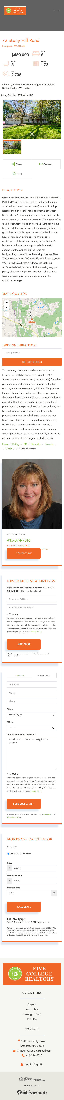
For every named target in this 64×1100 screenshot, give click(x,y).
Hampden (36, 444)
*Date (10, 709)
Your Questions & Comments (21, 734)
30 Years (14, 853)
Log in (28, 1064)
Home (5, 444)
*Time (10, 722)
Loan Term (12, 846)
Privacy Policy (35, 632)
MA (25, 444)
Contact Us (19, 675)
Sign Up (38, 1064)
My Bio (45, 549)
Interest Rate (13, 887)
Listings (16, 444)
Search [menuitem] (32, 1004)
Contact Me (24, 553)
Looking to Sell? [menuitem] (32, 1014)
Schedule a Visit (44, 675)
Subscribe (23, 644)
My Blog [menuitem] (32, 1019)
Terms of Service (12, 817)
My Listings (12, 546)
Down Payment (14, 875)
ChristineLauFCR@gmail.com (34, 1050)
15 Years (27, 853)
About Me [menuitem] (32, 1009)
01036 (9, 448)
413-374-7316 (18, 540)
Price (9, 862)
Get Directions (32, 362)
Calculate (24, 906)
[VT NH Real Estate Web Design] (32, 1092)
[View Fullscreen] (6, 314)
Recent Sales (24, 546)
